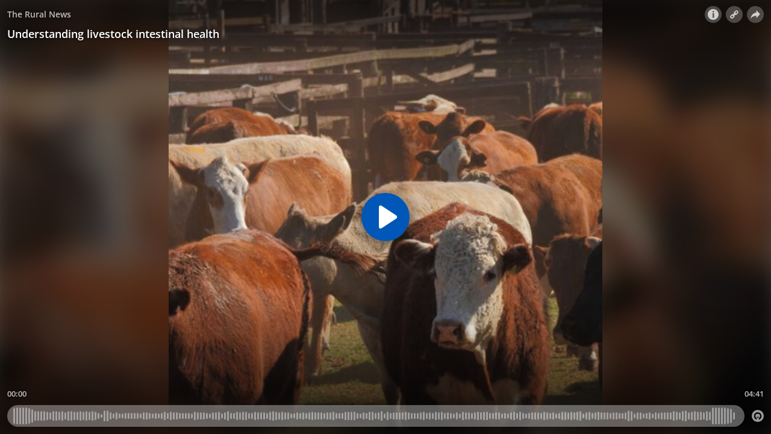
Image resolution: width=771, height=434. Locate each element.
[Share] (755, 14)
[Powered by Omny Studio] (758, 416)
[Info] (713, 14)
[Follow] (734, 14)
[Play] (385, 217)
